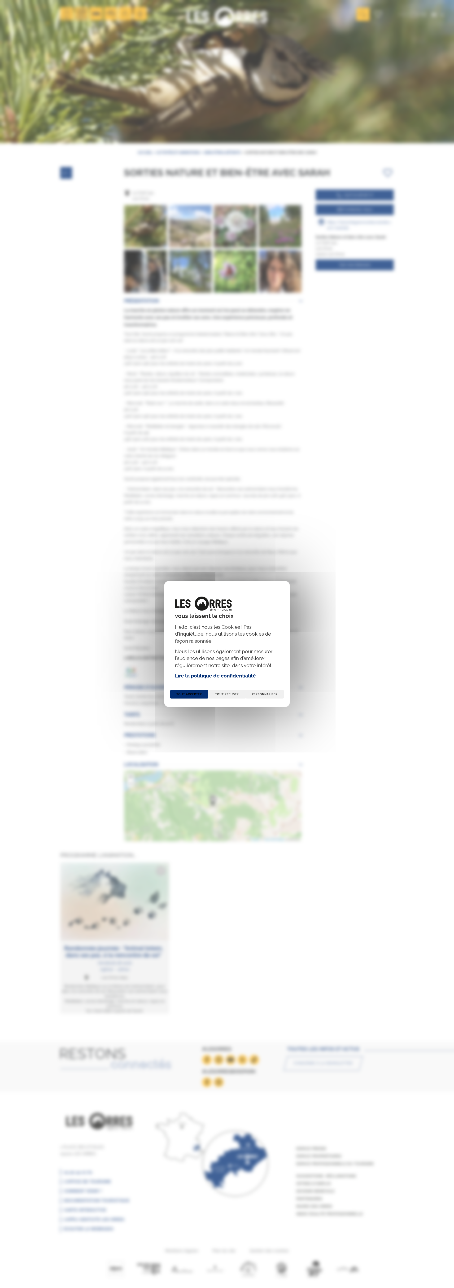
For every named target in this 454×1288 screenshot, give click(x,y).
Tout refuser (227, 694)
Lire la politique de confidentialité (215, 676)
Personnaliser (265, 694)
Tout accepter (189, 694)
